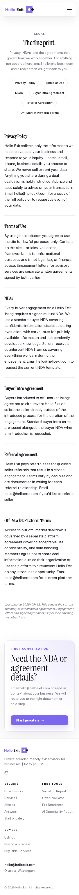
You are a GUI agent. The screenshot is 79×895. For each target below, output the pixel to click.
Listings (9, 837)
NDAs (19, 93)
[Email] (6, 773)
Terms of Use (54, 82)
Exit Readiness (52, 805)
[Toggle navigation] (69, 9)
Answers (10, 811)
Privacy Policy (25, 82)
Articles (9, 805)
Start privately (27, 720)
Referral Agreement (39, 102)
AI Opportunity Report (58, 811)
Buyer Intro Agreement (48, 93)
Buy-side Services (17, 851)
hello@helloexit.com (58, 63)
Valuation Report (54, 791)
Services (10, 798)
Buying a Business (17, 844)
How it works (13, 791)
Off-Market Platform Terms (39, 112)
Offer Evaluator (53, 798)
